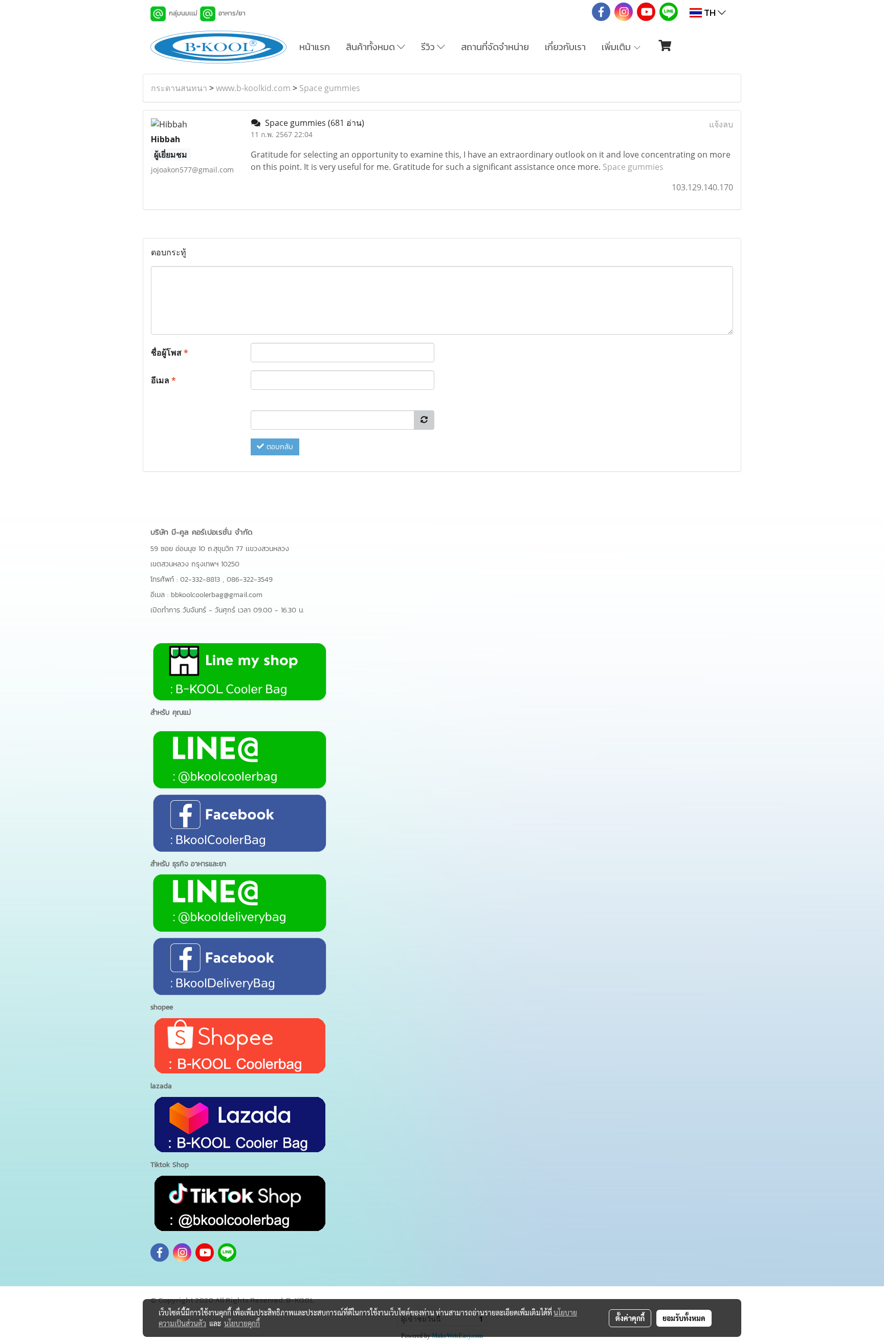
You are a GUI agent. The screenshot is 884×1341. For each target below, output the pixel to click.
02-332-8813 (201, 579)
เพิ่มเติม (617, 47)
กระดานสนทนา (179, 88)
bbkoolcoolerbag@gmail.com (216, 594)
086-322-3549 (250, 579)
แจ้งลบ (721, 124)
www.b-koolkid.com (253, 88)
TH (710, 12)
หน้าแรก (314, 47)
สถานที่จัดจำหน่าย (495, 47)
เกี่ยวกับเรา (565, 47)
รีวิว (429, 47)
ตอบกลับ (278, 447)
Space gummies (329, 88)
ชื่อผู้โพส (169, 352)
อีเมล (163, 380)
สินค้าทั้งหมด (371, 47)
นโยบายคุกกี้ (242, 1323)
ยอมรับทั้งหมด (683, 1318)
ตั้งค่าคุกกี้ (630, 1318)
